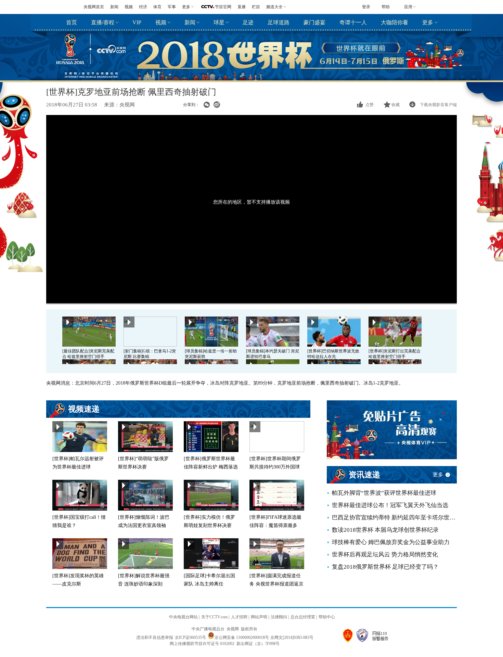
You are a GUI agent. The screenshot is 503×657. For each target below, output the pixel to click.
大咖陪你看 (394, 22)
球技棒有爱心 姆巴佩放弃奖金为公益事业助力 (391, 542)
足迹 (248, 22)
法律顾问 (279, 617)
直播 (241, 6)
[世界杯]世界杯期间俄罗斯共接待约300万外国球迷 (275, 467)
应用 (408, 6)
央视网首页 (93, 6)
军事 (172, 6)
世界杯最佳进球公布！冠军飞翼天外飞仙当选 (390, 505)
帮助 (386, 6)
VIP (136, 22)
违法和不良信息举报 (154, 637)
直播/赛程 (102, 22)
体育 (157, 6)
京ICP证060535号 (190, 637)
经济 (143, 6)
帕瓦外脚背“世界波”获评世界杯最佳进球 (384, 493)
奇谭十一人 (353, 22)
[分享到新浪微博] (217, 104)
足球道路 (278, 22)
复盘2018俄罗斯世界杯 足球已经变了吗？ (385, 567)
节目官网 (223, 6)
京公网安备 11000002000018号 (242, 637)
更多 (427, 22)
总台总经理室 (303, 617)
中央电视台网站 (183, 617)
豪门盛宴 (314, 22)
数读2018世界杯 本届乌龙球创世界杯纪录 (385, 530)
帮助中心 (327, 617)
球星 (219, 22)
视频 (129, 6)
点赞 (369, 104)
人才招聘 (239, 617)
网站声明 (259, 617)
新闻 (114, 6)
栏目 (256, 6)
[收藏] (387, 105)
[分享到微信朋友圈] (206, 104)
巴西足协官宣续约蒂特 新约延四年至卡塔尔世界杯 (394, 517)
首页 (71, 22)
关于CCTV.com (214, 617)
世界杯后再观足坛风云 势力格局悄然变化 (385, 554)
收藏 (395, 104)
